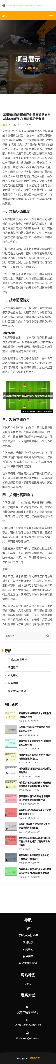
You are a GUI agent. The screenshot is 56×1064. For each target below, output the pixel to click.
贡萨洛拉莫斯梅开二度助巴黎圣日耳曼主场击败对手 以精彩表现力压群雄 (35, 841)
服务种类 (13, 683)
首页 (20, 68)
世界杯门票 (34, 1058)
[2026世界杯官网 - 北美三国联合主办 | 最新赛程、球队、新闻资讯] (28, 5)
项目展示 (13, 667)
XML (28, 983)
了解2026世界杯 (17, 659)
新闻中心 (13, 675)
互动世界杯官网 (17, 691)
